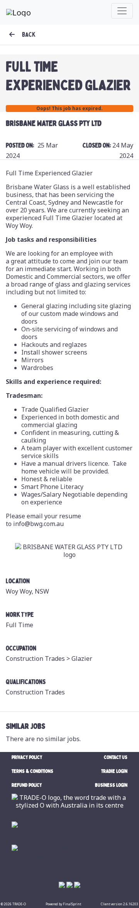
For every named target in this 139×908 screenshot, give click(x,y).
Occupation (21, 648)
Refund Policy (27, 785)
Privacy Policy (27, 757)
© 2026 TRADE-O (13, 904)
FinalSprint (72, 904)
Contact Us (115, 757)
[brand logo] (18, 12)
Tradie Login (114, 771)
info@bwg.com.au (38, 523)
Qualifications (26, 682)
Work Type (20, 615)
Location (18, 581)
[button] (22, 35)
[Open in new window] (69, 832)
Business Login (111, 785)
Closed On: (97, 146)
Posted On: (20, 146)
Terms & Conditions (32, 771)
